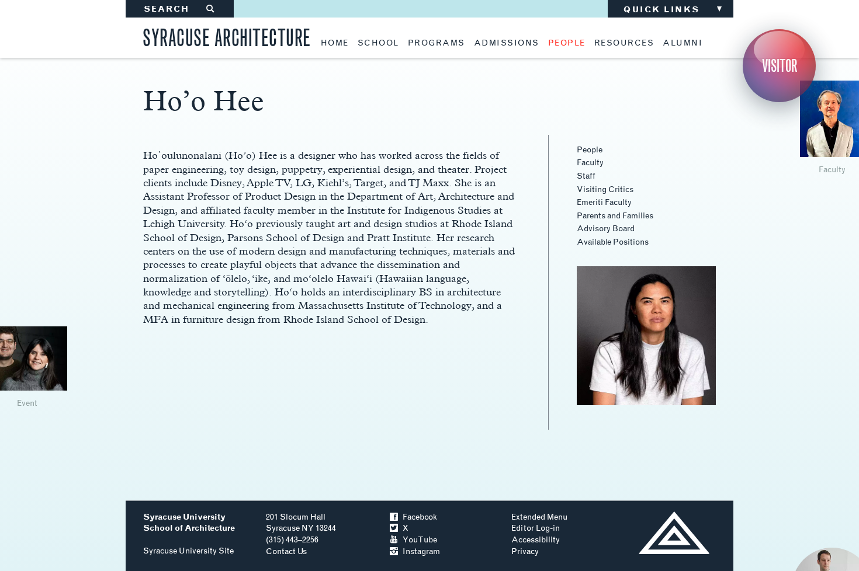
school (378, 43)
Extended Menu (539, 517)
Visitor (779, 65)
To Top (674, 532)
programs (436, 43)
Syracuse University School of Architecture (189, 523)
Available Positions (613, 242)
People (589, 150)
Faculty (590, 163)
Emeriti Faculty (604, 202)
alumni (682, 43)
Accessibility (535, 540)
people (567, 43)
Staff (586, 176)
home (335, 43)
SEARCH (180, 9)
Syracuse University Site (188, 551)
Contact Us (286, 551)
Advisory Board (606, 229)
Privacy (525, 551)
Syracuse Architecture (227, 36)
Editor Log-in (535, 528)
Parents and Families (615, 216)
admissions (506, 43)
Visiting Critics (605, 189)
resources (624, 43)
